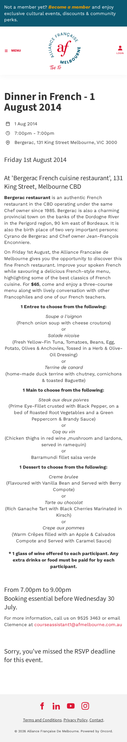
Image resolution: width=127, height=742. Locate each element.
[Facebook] (42, 705)
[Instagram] (85, 705)
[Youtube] (71, 705)
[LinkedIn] (56, 705)
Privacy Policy (76, 720)
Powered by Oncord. (97, 731)
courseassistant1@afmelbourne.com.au (78, 624)
